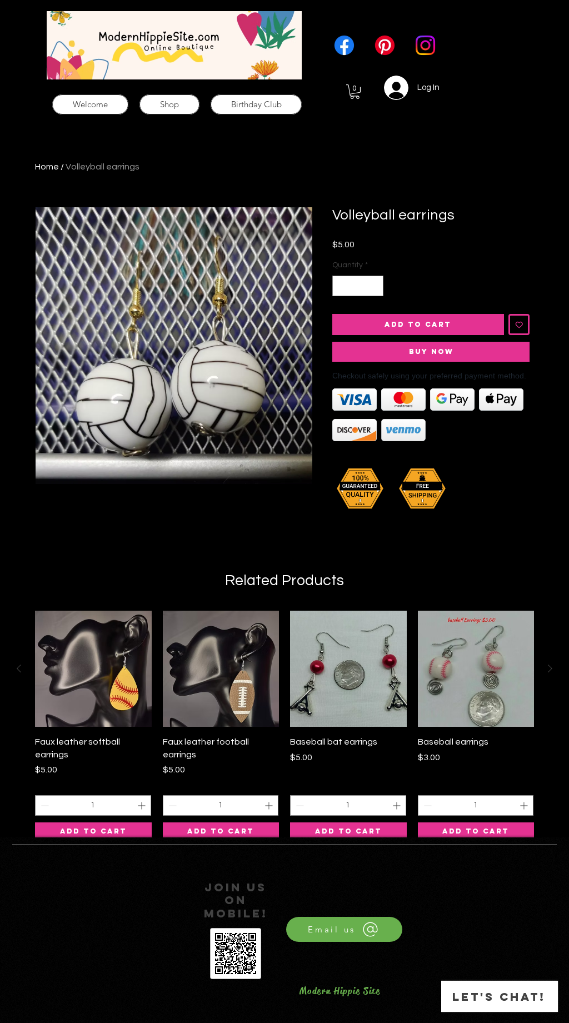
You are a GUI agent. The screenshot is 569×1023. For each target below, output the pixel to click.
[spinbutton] (358, 286)
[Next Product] (550, 668)
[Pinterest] (385, 45)
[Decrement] (341, 286)
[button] (354, 91)
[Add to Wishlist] (519, 325)
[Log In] (389, 87)
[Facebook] (344, 45)
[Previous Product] (19, 668)
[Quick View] (93, 669)
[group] (284, 725)
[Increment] (375, 286)
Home (47, 166)
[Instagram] (425, 45)
